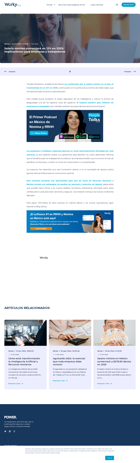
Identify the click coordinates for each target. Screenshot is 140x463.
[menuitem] (54, 4)
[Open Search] (117, 4)
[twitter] (6, 431)
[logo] (10, 417)
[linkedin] (10, 431)
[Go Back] (70, 71)
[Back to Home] (12, 5)
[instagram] (13, 431)
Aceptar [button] (109, 458)
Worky (7, 44)
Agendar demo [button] (128, 4)
